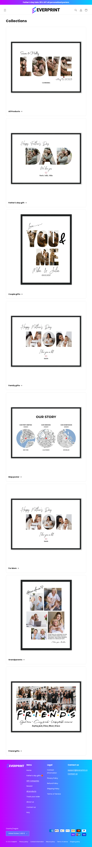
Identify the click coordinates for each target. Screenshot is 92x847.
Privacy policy (23, 842)
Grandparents (15, 660)
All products (31, 791)
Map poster (13, 477)
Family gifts (14, 385)
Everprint (14, 842)
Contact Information (52, 771)
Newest (29, 786)
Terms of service (62, 842)
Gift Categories (32, 781)
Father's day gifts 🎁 (34, 775)
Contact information (37, 842)
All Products (14, 111)
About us (30, 802)
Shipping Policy (53, 789)
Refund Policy (52, 783)
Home (28, 770)
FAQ (28, 812)
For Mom (12, 568)
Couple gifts (14, 294)
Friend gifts (13, 751)
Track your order (33, 796)
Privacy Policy (52, 778)
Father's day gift (16, 203)
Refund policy (50, 842)
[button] (5, 10)
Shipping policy (75, 842)
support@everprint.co (78, 770)
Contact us (31, 807)
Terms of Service (54, 794)
